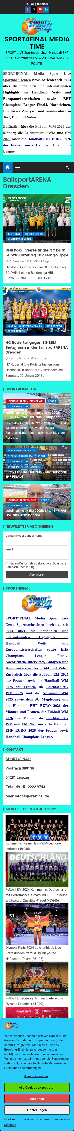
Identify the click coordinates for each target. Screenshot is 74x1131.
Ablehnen (37, 1099)
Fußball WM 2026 (49, 126)
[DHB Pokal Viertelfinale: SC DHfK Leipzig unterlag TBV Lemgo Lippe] (37, 218)
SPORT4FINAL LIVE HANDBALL (24, 467)
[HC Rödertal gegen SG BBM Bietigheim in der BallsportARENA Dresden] (37, 311)
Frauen (16, 145)
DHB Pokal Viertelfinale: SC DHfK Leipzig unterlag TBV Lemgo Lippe (37, 253)
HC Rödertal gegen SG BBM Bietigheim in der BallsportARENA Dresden (37, 347)
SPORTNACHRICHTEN (19, 239)
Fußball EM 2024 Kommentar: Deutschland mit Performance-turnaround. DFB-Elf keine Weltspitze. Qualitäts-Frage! (36, 895)
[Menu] (17, 167)
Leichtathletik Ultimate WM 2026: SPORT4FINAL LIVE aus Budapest (33, 414)
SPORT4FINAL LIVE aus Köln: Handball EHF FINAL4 (36, 474)
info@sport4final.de (32, 796)
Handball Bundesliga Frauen (25, 326)
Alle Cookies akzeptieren (37, 1087)
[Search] (67, 167)
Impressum (62, 1119)
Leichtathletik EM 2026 (22, 500)
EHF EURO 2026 (45, 706)
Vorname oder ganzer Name (24, 535)
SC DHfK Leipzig (34, 234)
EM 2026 (29, 724)
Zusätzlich (11, 126)
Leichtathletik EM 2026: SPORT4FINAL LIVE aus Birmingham (36, 512)
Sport (52, 401)
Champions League (36, 737)
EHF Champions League (22, 450)
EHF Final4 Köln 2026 (20, 456)
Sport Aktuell (16, 331)
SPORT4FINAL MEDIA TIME (37, 42)
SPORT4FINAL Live (18, 406)
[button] (17, 167)
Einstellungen (37, 1110)
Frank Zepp (42, 261)
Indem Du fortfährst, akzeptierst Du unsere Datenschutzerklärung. (36, 565)
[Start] (8, 167)
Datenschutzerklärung (37, 1119)
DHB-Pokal (14, 234)
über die (31, 674)
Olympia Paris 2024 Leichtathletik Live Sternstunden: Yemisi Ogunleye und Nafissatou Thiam (33, 953)
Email (9, 549)
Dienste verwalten (36, 1076)
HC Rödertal (54, 326)
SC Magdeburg (47, 699)
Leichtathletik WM (40, 133)
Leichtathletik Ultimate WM (25, 401)
